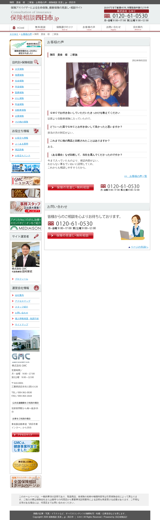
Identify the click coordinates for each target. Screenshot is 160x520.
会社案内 (19, 295)
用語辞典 (19, 149)
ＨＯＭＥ (14, 34)
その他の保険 (21, 122)
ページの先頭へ (139, 247)
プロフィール (21, 279)
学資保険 (19, 86)
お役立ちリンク (22, 155)
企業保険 (19, 116)
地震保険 (19, 75)
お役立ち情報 (21, 138)
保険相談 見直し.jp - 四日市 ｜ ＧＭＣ (66, 517)
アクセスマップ (22, 301)
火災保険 (19, 69)
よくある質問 (21, 144)
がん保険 (19, 98)
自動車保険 (20, 110)
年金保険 (19, 104)
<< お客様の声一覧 (135, 176)
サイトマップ (21, 324)
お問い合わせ (21, 312)
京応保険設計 (121, 517)
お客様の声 (26, 34)
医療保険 (19, 92)
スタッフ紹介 (21, 307)
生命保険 (19, 81)
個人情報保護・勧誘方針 (27, 318)
